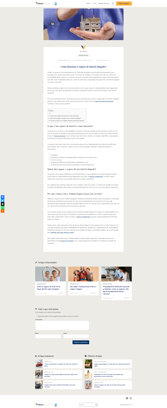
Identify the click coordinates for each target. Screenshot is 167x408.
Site (94, 3)
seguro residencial (96, 176)
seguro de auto (59, 136)
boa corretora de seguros (104, 101)
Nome (37, 333)
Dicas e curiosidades (100, 361)
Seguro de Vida (103, 3)
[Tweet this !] (2, 200)
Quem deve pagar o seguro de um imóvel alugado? (65, 118)
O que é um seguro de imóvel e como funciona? (64, 116)
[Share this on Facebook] (2, 197)
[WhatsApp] (2, 207)
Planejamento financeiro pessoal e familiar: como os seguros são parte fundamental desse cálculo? (116, 290)
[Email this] (2, 204)
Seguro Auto (48, 361)
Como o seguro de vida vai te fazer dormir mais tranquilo (48, 287)
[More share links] (2, 211)
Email (65, 333)
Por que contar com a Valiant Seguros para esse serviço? (67, 121)
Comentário (38, 319)
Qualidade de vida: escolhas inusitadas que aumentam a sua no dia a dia (108, 375)
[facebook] (127, 398)
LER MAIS (60, 293)
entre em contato (67, 241)
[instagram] (131, 398)
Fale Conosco (124, 3)
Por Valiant (83, 51)
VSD (131, 404)
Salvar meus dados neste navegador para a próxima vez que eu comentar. (58, 316)
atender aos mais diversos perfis (62, 232)
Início (89, 3)
